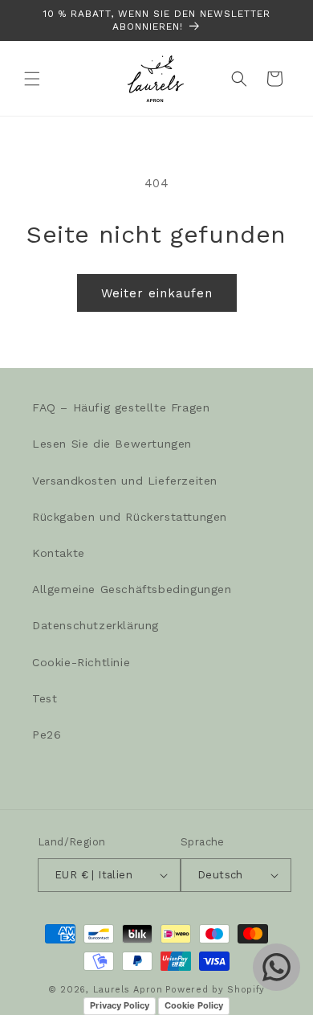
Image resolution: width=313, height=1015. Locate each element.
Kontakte (58, 552)
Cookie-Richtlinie (81, 662)
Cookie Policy (194, 1005)
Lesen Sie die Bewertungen (112, 443)
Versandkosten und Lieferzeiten (124, 480)
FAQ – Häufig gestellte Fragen (120, 407)
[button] (32, 78)
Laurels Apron (128, 989)
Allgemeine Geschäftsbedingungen (132, 589)
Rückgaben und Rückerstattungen (129, 516)
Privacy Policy (119, 1005)
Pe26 (46, 734)
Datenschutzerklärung (95, 625)
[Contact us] (276, 967)
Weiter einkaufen (157, 293)
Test (44, 698)
